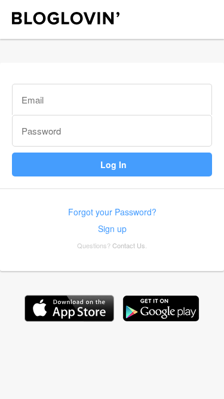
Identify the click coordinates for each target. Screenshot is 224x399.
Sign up (112, 228)
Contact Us (128, 245)
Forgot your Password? (112, 212)
